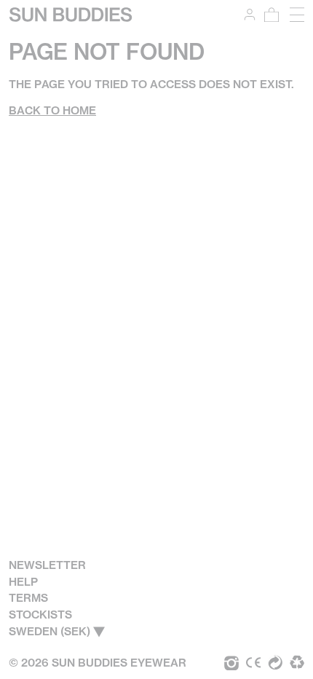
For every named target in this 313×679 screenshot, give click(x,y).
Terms (28, 598)
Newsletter (47, 565)
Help (23, 582)
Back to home (52, 110)
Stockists (40, 614)
